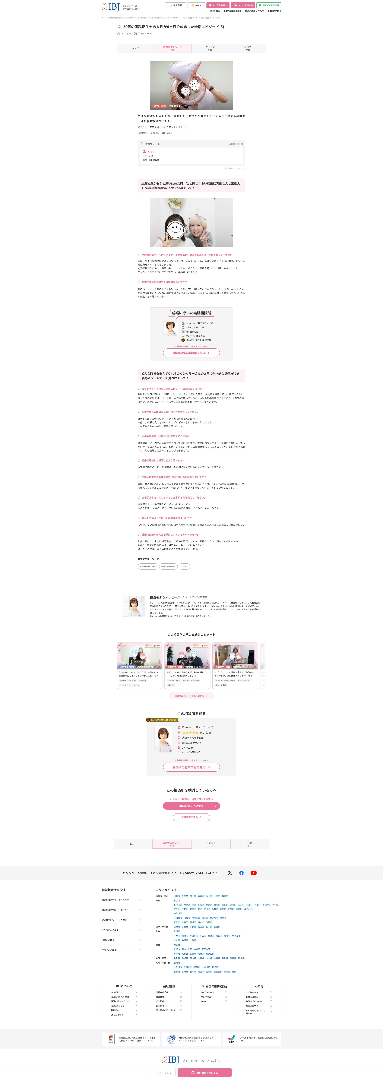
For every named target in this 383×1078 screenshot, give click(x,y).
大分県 (201, 972)
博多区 (215, 967)
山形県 (217, 896)
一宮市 (177, 936)
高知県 (241, 958)
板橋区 (215, 909)
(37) (172, 48)
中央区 (187, 905)
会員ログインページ (255, 1001)
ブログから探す (109, 950)
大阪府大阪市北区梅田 (156, 18)
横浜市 (223, 918)
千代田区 (178, 905)
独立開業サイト (253, 1006)
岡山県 (193, 958)
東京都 (177, 900)
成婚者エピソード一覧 (195, 18)
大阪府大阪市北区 (141, 18)
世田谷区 (266, 905)
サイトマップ (252, 992)
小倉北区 (206, 967)
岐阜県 (177, 940)
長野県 (193, 927)
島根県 (185, 958)
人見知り (184, 566)
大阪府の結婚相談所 (115, 18)
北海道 (177, 896)
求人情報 (160, 1001)
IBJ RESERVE (252, 997)
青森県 (185, 896)
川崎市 (187, 918)
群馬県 (209, 922)
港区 (194, 905)
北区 (200, 909)
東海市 (211, 936)
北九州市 (178, 967)
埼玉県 (177, 922)
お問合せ (160, 1006)
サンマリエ (206, 997)
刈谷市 (203, 936)
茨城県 (193, 922)
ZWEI (203, 1001)
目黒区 (249, 905)
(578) (247, 48)
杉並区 (185, 909)
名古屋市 (236, 936)
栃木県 (201, 922)
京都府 (185, 954)
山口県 (209, 958)
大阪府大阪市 (128, 18)
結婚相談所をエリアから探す (115, 899)
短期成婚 (142, 132)
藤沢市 (205, 918)
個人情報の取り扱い (165, 1010)
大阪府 (177, 945)
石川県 (209, 927)
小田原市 (178, 918)
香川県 (225, 958)
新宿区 (201, 905)
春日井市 (194, 936)
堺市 (184, 949)
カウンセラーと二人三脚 (160, 132)
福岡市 (197, 967)
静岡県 (185, 940)
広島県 (201, 958)
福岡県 (177, 963)
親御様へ (115, 1010)
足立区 (231, 909)
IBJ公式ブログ (274, 10)
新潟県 (185, 927)
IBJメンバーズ (207, 992)
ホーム (104, 18)
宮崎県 (209, 972)
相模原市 (196, 918)
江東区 (233, 905)
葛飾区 (239, 909)
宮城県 (201, 896)
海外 (234, 972)
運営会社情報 (162, 992)
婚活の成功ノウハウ (254, 10)
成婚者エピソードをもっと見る (189, 695)
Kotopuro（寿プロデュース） (176, 18)
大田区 (257, 905)
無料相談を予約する (207, 1072)
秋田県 (209, 896)
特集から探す (108, 940)
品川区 (241, 905)
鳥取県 (177, 958)
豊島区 (193, 909)
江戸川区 (248, 909)
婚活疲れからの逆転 (148, 566)
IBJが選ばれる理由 (232, 10)
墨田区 (225, 905)
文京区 (209, 905)
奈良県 (201, 954)
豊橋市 (227, 936)
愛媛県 (233, 958)
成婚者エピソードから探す (114, 920)
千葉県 (185, 922)
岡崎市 (185, 936)
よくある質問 (117, 1015)
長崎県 (185, 972)
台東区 (217, 905)
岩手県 (193, 896)
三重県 (193, 940)
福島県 (225, 896)
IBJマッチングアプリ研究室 (256, 1012)
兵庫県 (177, 954)
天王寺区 (206, 949)
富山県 (201, 927)
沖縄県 (227, 972)
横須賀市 (214, 918)
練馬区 (223, 909)
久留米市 (188, 967)
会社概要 (160, 997)
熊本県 (193, 972)
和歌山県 (210, 954)
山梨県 (177, 927)
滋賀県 (193, 954)
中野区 (177, 909)
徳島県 (217, 958)
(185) (210, 48)
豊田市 (219, 936)
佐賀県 (177, 972)
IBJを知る (215, 10)
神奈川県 (178, 913)
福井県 (217, 927)
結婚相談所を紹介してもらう (115, 910)
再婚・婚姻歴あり (168, 566)
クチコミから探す (110, 930)
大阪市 (177, 949)
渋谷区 (276, 905)
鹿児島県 (218, 972)
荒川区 (207, 909)
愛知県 (177, 931)
